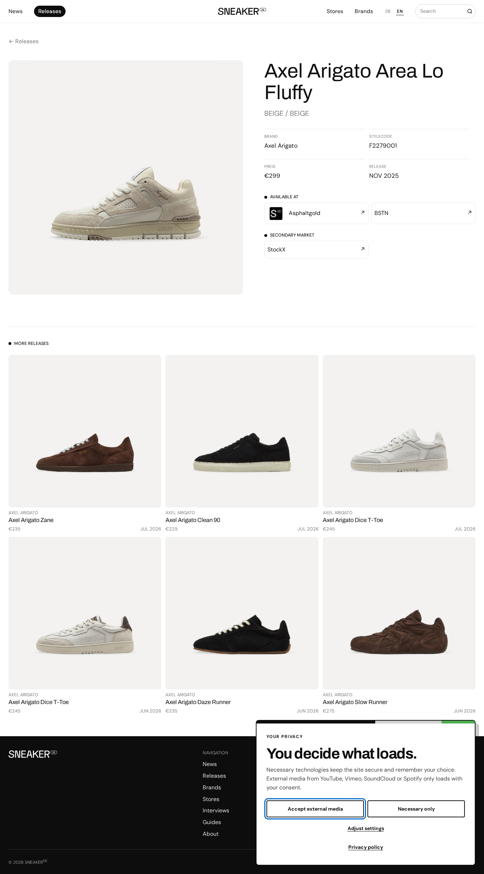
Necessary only (416, 809)
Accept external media (315, 809)
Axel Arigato (281, 145)
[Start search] (469, 11)
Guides (212, 822)
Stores (335, 11)
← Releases (24, 41)
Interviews (216, 810)
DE (388, 11)
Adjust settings (366, 828)
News (16, 11)
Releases (49, 11)
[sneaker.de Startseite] (242, 11)
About (211, 834)
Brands (364, 11)
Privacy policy (365, 847)
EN (400, 11)
